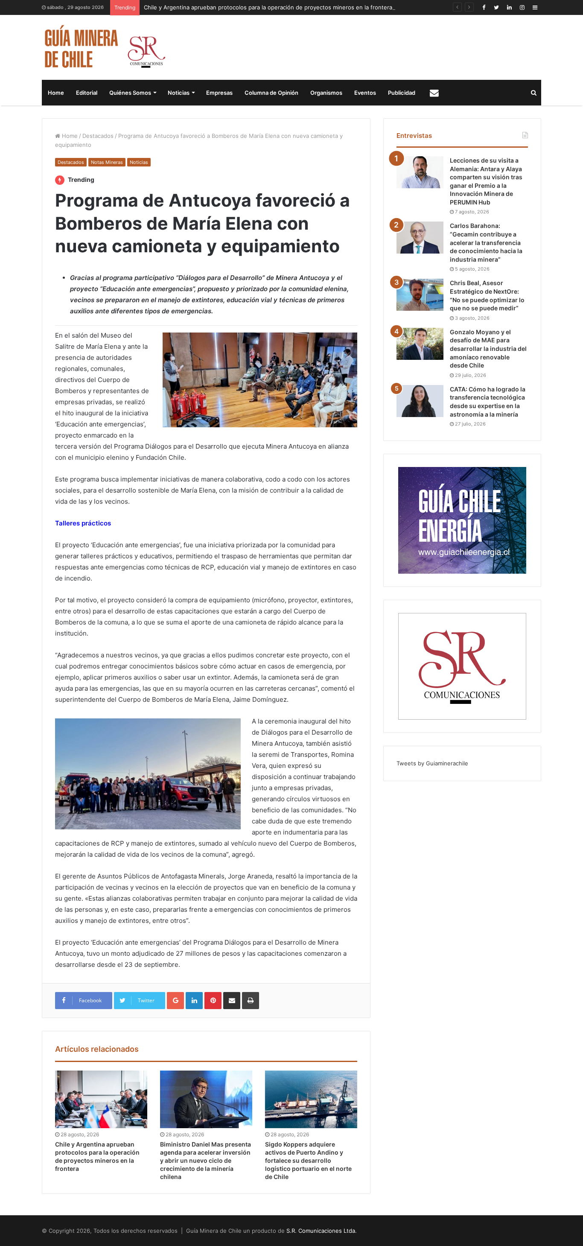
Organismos (326, 92)
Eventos (365, 92)
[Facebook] (483, 7)
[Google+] (175, 1000)
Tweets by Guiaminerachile (432, 763)
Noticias (178, 92)
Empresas (219, 92)
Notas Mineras (107, 162)
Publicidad (401, 92)
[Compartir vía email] (231, 1000)
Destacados (98, 135)
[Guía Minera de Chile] (104, 47)
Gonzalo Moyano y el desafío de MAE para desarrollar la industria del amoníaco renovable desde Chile (488, 348)
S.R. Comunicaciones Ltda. (321, 1230)
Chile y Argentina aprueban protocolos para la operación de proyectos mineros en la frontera (268, 7)
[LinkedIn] (509, 7)
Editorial (86, 92)
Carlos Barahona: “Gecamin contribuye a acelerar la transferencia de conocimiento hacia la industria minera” (486, 242)
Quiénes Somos (130, 92)
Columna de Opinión (271, 92)
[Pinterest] (213, 1000)
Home (56, 92)
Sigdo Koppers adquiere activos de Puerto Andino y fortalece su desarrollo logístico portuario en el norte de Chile (308, 1160)
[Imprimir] (250, 1000)
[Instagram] (522, 7)
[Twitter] (496, 7)
